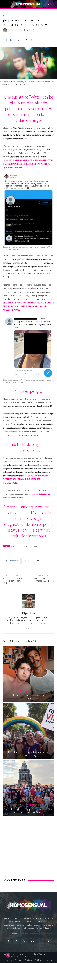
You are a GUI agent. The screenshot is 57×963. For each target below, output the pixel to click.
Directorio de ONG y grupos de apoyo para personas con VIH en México (28, 810)
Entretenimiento (28, 691)
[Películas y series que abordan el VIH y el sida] (28, 674)
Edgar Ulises (16, 30)
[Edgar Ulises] (5, 30)
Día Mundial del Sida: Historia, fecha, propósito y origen (28, 754)
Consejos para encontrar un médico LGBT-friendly (42, 579)
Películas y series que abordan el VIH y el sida (28, 696)
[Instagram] (16, 941)
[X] (28, 628)
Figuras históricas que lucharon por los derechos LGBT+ (13, 580)
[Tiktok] (41, 941)
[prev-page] (5, 822)
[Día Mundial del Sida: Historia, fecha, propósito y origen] (28, 731)
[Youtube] (33, 941)
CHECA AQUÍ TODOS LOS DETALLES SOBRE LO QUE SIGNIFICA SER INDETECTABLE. (26, 479)
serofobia (27, 546)
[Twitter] (24, 941)
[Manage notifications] (7, 955)
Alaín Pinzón (16, 546)
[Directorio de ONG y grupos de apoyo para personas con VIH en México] (28, 788)
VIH (4, 15)
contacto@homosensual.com (34, 933)
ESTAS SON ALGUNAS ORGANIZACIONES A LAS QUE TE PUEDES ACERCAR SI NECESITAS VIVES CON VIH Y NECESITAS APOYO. (28, 306)
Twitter (35, 546)
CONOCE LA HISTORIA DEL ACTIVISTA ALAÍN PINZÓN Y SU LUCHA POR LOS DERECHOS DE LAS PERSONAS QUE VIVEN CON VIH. (28, 164)
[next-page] (10, 822)
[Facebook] (8, 941)
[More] (39, 40)
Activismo (28, 805)
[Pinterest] (49, 941)
